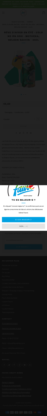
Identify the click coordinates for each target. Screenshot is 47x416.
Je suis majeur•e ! (23, 220)
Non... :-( (23, 226)
